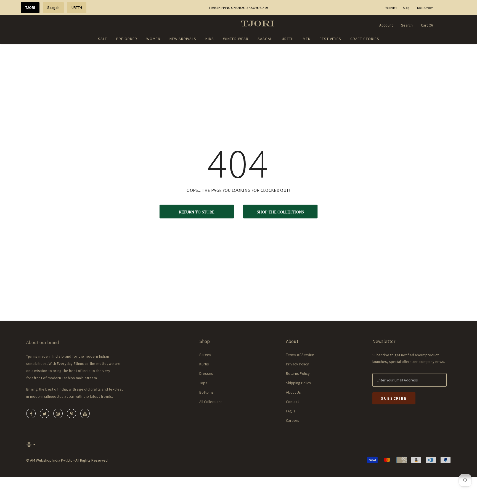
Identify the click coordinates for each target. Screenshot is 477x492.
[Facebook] (31, 413)
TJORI (30, 7)
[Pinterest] (71, 413)
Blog (406, 8)
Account (386, 25)
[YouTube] (85, 413)
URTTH (76, 7)
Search (407, 25)
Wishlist (391, 8)
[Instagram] (58, 413)
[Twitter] (44, 413)
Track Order (424, 8)
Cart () (427, 25)
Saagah (53, 7)
